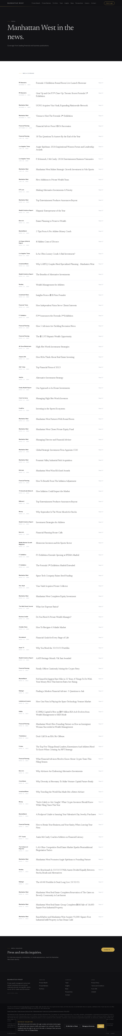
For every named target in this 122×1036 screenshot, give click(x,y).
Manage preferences (88, 1026)
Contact (93, 3)
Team (61, 3)
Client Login (109, 3)
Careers (87, 3)
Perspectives (79, 3)
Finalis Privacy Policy (12, 1011)
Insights (67, 3)
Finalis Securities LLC (26, 1006)
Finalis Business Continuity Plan (25, 1011)
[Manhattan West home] (15, 3)
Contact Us (107, 949)
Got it (100, 1026)
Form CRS (94, 989)
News (72, 3)
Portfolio (55, 3)
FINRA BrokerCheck (37, 1011)
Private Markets (46, 3)
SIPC (40, 1006)
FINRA (36, 1006)
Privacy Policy (95, 983)
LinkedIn (93, 992)
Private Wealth (36, 3)
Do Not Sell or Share (72, 1026)
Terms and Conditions (97, 986)
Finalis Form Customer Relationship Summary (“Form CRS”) (56, 1011)
